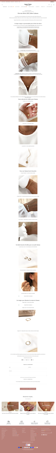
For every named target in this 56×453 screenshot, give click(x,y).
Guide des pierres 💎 (14, 433)
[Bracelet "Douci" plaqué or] (28, 208)
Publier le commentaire (28, 379)
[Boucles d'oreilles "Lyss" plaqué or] (28, 296)
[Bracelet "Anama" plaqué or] (28, 39)
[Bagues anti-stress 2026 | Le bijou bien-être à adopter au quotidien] (28, 406)
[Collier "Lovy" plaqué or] (28, 112)
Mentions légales (24, 449)
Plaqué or (37, 6)
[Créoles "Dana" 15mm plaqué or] (28, 258)
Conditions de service (32, 381)
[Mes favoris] (49, 4)
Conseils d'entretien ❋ (14, 432)
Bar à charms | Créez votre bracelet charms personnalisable (10, 413)
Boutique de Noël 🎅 (33, 439)
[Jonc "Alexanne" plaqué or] (28, 231)
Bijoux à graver (31, 6)
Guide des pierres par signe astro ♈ (16, 434)
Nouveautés (5, 6)
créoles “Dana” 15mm (22, 246)
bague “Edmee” (25, 302)
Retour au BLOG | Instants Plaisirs (28, 388)
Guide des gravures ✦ (14, 431)
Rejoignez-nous (3, 433)
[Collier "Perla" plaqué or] (28, 135)
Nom (9, 367)
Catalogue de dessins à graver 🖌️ (15, 435)
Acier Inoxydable (49, 6)
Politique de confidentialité (26, 381)
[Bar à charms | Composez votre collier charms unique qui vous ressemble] (45, 406)
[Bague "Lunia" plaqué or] (28, 319)
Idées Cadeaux (29, 11)
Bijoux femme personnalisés (33, 434)
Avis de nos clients (24, 432)
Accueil (25, 10)
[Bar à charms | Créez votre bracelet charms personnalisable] (10, 406)
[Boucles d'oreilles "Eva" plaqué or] (28, 282)
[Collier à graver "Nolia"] (28, 85)
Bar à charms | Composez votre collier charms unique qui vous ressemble (46, 414)
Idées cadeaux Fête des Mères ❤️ (34, 433)
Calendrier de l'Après (33, 440)
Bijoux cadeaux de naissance (33, 435)
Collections (17, 6)
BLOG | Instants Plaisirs (28, 10)
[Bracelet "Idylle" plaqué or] (28, 62)
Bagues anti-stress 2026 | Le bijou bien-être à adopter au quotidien (28, 414)
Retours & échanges (4, 431)
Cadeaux (23, 11)
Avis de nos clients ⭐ (31, 449)
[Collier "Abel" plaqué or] (28, 158)
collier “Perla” (25, 123)
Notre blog (23, 431)
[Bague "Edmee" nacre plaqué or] (28, 305)
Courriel (29, 367)
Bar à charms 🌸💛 (11, 6)
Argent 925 (43, 6)
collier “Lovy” (25, 101)
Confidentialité (27, 449)
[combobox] (28, 445)
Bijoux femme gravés (33, 431)
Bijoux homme (32, 432)
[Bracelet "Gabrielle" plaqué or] (28, 184)
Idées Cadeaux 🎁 (24, 6)
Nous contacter (3, 432)
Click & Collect (3, 434)
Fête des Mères (26, 11)
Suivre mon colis (3, 435)
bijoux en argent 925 (37, 354)
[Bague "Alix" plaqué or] (28, 342)
